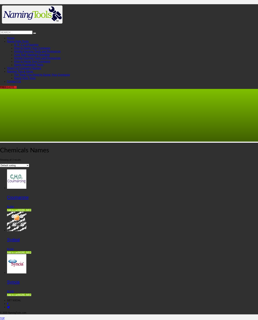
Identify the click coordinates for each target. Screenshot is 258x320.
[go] (34, 33)
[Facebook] (7, 304)
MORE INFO (24, 210)
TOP (2, 318)
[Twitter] (8, 307)
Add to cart (12, 210)
